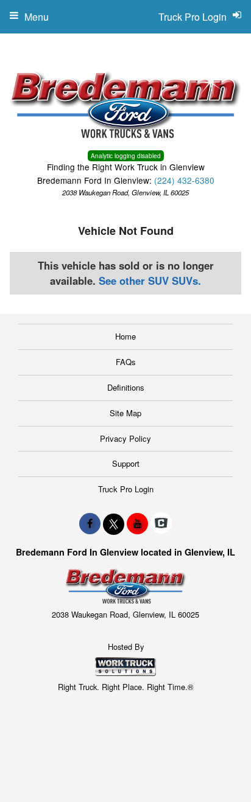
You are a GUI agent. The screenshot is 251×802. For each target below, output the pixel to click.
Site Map (125, 413)
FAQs (126, 362)
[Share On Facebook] (90, 523)
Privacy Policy (125, 438)
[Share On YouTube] (137, 523)
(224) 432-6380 (184, 180)
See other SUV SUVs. (150, 280)
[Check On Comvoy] (161, 523)
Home (125, 336)
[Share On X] (113, 523)
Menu (36, 17)
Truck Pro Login (126, 489)
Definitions (125, 387)
